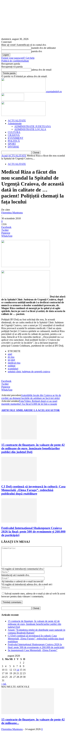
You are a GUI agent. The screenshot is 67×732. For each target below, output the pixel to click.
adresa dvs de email (41, 69)
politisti (11, 365)
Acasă (4, 155)
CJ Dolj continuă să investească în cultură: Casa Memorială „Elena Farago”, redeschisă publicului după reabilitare (33, 490)
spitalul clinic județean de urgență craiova (29, 371)
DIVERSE (13, 146)
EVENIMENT (15, 138)
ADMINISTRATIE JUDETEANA (32, 126)
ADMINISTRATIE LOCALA (30, 129)
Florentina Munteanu (12, 212)
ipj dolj (11, 359)
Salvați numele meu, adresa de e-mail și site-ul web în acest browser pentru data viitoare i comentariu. (33, 595)
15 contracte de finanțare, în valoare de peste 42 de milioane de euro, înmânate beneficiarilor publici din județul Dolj (33, 448)
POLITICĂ (14, 141)
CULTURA (14, 132)
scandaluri (13, 368)
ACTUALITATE (17, 120)
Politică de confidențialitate (15, 60)
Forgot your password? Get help (17, 58)
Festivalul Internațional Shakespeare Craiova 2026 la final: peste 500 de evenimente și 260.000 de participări (33, 531)
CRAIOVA (14, 135)
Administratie (15, 123)
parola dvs (36, 51)
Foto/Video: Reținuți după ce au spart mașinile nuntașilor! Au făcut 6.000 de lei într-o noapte (29, 402)
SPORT (12, 143)
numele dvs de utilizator (43, 48)
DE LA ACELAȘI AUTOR (44, 410)
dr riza (11, 357)
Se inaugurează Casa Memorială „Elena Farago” (32, 650)
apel (10, 354)
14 (17, 669)
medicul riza (14, 362)
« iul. (4, 683)
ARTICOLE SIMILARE (15, 410)
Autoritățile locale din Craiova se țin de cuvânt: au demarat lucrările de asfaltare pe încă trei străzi (31, 397)
